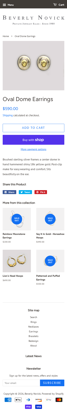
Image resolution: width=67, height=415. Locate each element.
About (33, 345)
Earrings (33, 331)
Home (6, 36)
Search (33, 317)
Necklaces (33, 326)
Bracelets (33, 336)
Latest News (33, 356)
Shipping (8, 115)
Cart (61, 5)
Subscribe (52, 383)
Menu (10, 4)
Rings (34, 322)
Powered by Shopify (53, 393)
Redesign (33, 341)
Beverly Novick (33, 393)
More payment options (33, 149)
